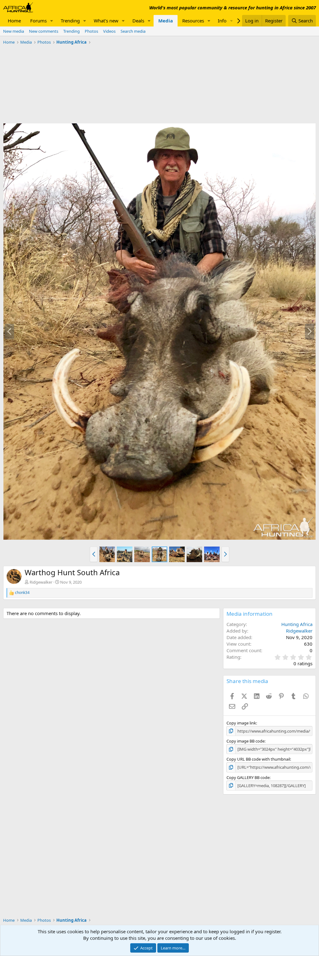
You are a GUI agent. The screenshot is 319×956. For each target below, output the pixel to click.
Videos (109, 31)
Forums (38, 20)
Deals (138, 20)
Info (222, 20)
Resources (193, 20)
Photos (91, 31)
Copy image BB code (245, 741)
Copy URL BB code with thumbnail (258, 759)
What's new (106, 20)
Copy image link (241, 723)
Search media (133, 31)
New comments (43, 31)
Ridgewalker (41, 582)
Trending (70, 20)
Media (165, 20)
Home (14, 20)
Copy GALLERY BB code (247, 777)
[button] (51, 20)
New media (13, 31)
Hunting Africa (296, 624)
